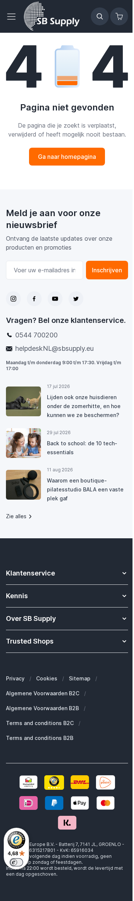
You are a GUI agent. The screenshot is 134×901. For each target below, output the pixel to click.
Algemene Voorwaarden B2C (42, 693)
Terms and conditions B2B (39, 738)
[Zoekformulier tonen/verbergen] (100, 16)
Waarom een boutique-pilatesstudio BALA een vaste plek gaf (85, 489)
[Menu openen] (13, 16)
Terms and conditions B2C (40, 723)
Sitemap (79, 678)
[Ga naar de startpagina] (52, 16)
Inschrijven (107, 270)
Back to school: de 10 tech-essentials (82, 447)
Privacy (15, 678)
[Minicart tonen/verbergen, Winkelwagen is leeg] (119, 16)
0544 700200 (36, 335)
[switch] (16, 862)
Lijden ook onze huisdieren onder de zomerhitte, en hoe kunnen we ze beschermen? (84, 406)
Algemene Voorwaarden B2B (42, 708)
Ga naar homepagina (67, 156)
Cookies (46, 678)
